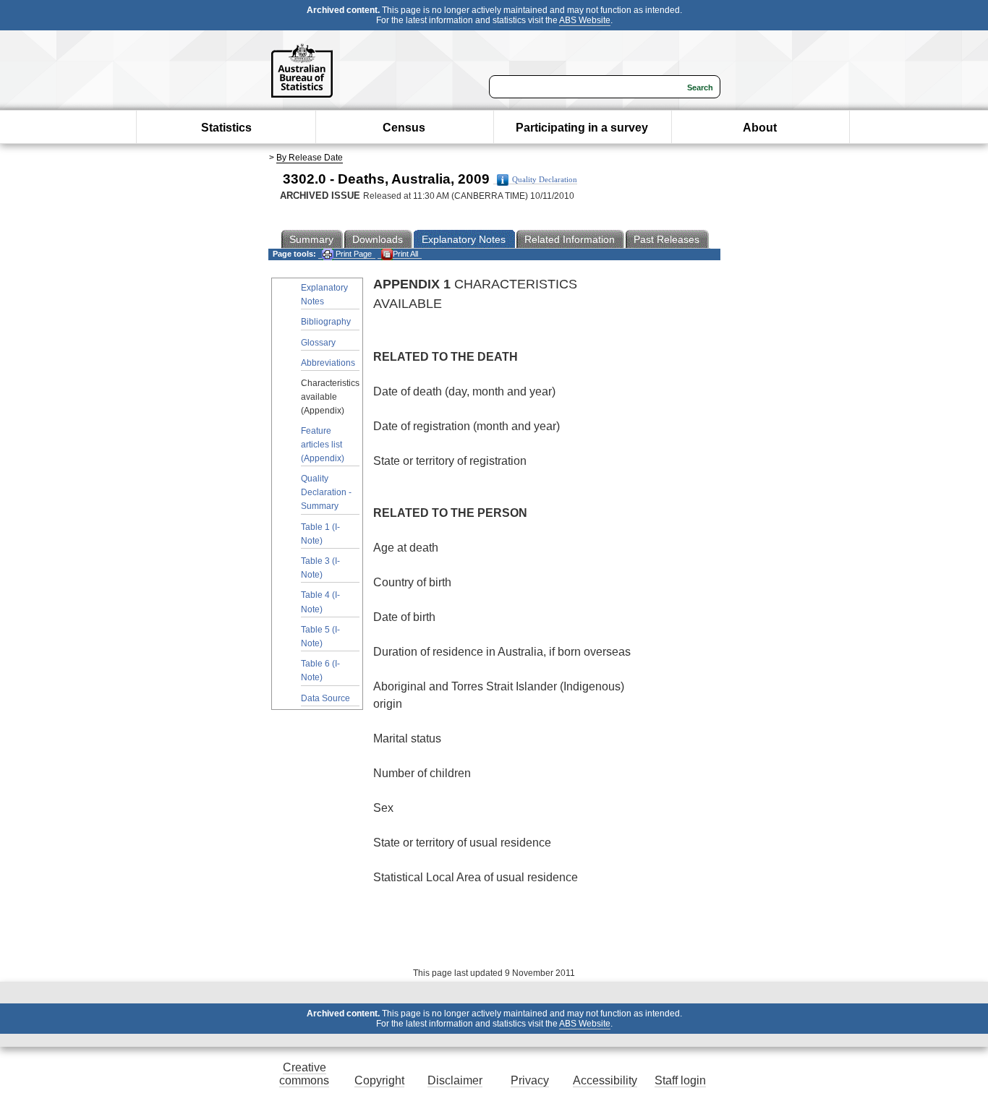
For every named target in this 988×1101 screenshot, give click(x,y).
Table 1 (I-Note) (320, 534)
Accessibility (605, 1080)
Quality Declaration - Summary (326, 492)
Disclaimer (454, 1080)
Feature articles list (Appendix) (322, 444)
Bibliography (326, 322)
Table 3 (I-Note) (320, 568)
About (760, 127)
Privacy (530, 1080)
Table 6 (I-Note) (320, 670)
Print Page (352, 253)
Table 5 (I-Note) (320, 636)
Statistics (226, 127)
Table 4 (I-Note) (320, 602)
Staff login (680, 1080)
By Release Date (309, 158)
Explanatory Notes (324, 295)
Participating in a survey (582, 127)
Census (404, 127)
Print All (405, 253)
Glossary (318, 343)
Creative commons (304, 1074)
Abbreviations (328, 363)
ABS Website (584, 20)
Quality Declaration (544, 180)
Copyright (379, 1080)
